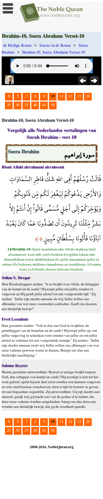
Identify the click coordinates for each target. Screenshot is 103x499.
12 (70, 96)
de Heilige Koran (17, 45)
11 (61, 96)
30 (18, 104)
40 (35, 104)
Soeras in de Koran (55, 45)
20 (88, 96)
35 (26, 104)
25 (9, 104)
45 (44, 104)
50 (53, 104)
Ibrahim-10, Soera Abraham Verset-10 (53, 52)
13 (79, 96)
